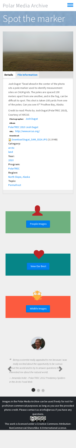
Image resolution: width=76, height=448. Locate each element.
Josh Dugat (31, 118)
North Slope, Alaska (19, 176)
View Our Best (38, 266)
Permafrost (14, 185)
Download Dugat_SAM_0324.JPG (29, 139)
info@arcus (48, 409)
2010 (10, 160)
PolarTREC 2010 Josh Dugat (23, 127)
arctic (11, 147)
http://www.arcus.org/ (27, 131)
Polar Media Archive (25, 5)
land (10, 152)
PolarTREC (14, 168)
